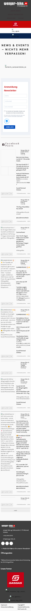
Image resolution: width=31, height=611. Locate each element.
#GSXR (18, 214)
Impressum (4, 605)
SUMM (28, 343)
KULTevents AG (22, 609)
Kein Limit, (22, 179)
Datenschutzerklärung (7, 607)
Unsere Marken (15, 11)
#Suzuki (26, 212)
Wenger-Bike (11, 18)
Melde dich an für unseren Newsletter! (16, 549)
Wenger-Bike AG (25, 150)
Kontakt (21, 18)
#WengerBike (20, 212)
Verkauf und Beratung (15, 14)
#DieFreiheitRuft (22, 182)
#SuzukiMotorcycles (23, 345)
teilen (28, 193)
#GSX (18, 399)
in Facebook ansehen (21, 193)
